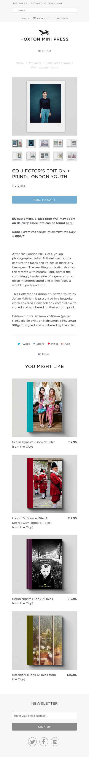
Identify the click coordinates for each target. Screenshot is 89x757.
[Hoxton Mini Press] (44, 36)
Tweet (25, 343)
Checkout (61, 18)
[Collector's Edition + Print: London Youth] (44, 106)
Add (67, 343)
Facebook (56, 3)
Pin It (54, 343)
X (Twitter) (38, 3)
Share (40, 343)
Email (45, 354)
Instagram (20, 3)
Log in (25, 18)
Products (35, 63)
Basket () (44, 18)
